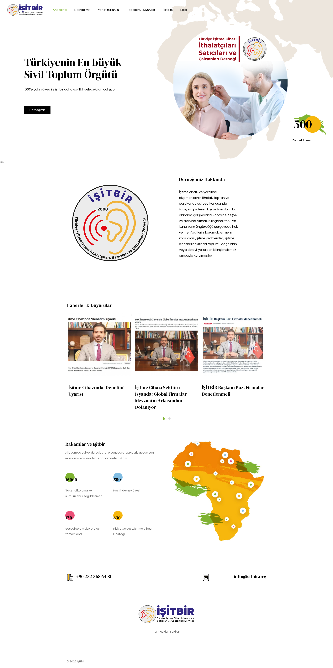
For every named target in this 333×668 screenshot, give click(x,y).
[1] (164, 419)
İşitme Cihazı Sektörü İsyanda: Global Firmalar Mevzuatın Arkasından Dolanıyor (161, 397)
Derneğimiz (37, 109)
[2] (169, 418)
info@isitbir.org (250, 576)
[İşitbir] (25, 9)
